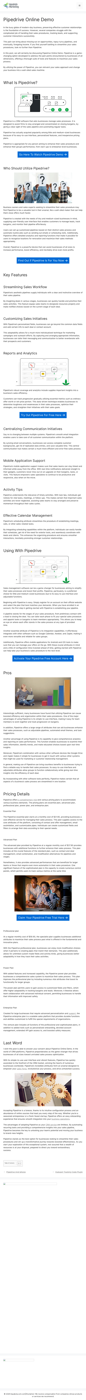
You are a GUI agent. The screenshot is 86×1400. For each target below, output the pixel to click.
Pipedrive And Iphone (16, 1172)
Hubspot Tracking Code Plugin (69, 1172)
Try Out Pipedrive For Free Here (41, 415)
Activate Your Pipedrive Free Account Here (41, 658)
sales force (22, 1069)
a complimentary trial (27, 800)
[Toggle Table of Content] (17, 1163)
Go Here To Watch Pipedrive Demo (41, 154)
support (72, 1013)
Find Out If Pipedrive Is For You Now (41, 260)
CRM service (51, 1125)
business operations (61, 1119)
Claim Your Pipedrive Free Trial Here (41, 917)
